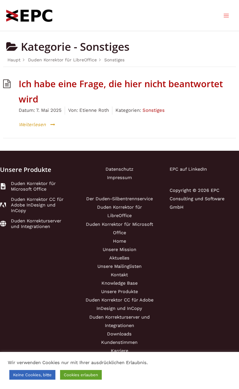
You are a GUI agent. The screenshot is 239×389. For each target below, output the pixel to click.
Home (119, 241)
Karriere (119, 350)
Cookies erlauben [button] (81, 374)
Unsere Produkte (119, 291)
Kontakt (119, 275)
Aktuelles (119, 258)
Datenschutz (119, 169)
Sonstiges (154, 110)
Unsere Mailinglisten (119, 266)
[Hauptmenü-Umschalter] (226, 15)
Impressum (119, 177)
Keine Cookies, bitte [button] (32, 374)
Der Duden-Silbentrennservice (119, 199)
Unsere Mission (119, 249)
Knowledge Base (119, 283)
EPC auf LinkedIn (188, 169)
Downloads (119, 334)
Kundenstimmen (119, 342)
